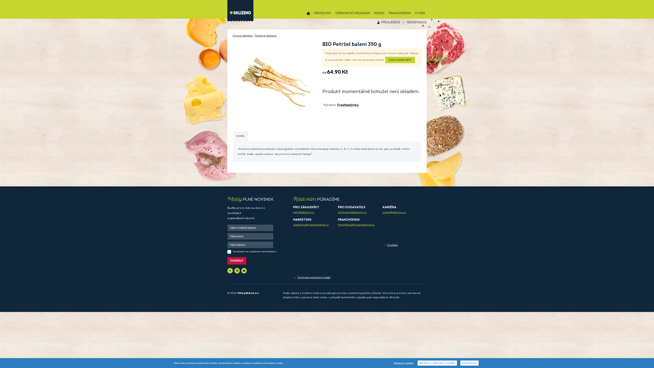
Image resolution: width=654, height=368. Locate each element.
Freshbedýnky (348, 105)
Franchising (400, 13)
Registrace (417, 22)
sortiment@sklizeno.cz (352, 212)
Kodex (379, 13)
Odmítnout (469, 363)
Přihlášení (390, 22)
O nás (420, 13)
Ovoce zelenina (242, 36)
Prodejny (322, 13)
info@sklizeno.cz (303, 212)
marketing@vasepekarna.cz (311, 225)
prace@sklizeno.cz (394, 212)
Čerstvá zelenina (265, 36)
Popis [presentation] (240, 136)
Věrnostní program (352, 13)
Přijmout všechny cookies (437, 363)
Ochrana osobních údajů (314, 277)
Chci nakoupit (400, 60)
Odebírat (237, 261)
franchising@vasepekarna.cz (356, 225)
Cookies (392, 245)
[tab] (240, 136)
